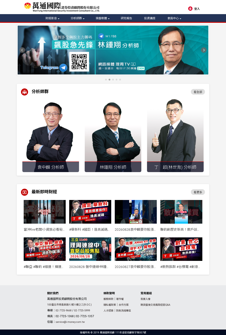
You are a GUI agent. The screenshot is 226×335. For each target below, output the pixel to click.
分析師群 (76, 18)
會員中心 (173, 18)
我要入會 (145, 299)
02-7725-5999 (82, 310)
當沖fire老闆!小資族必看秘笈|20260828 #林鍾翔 (59, 230)
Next (204, 50)
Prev (22, 50)
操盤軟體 (101, 18)
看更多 (198, 192)
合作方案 (124, 304)
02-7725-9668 (64, 310)
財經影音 (51, 18)
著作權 (120, 299)
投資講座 (149, 18)
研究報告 (126, 18)
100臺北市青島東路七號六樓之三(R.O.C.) (69, 304)
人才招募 (108, 310)
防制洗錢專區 (123, 310)
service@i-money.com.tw (70, 322)
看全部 (198, 92)
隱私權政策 (109, 304)
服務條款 (108, 299)
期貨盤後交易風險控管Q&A (155, 304)
